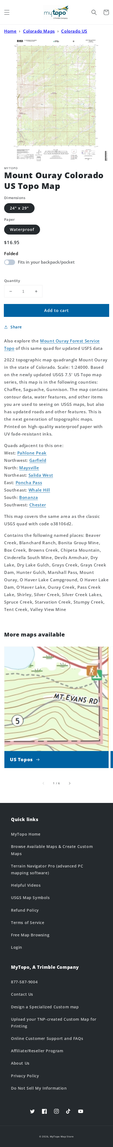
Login (16, 947)
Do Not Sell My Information (39, 1088)
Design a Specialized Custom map (45, 1006)
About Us (20, 1063)
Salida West (41, 475)
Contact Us (22, 994)
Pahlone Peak (32, 453)
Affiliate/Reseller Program (37, 1050)
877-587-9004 (24, 981)
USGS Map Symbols (30, 897)
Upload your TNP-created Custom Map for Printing (54, 1023)
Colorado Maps (39, 31)
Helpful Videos (26, 885)
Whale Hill (39, 490)
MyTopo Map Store (62, 1136)
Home (10, 31)
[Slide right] (69, 783)
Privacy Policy (25, 1075)
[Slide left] (44, 783)
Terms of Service (27, 922)
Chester (37, 504)
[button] (7, 12)
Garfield (37, 460)
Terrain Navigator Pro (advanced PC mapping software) (47, 869)
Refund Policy (25, 910)
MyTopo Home (26, 834)
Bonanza (28, 497)
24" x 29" (19, 208)
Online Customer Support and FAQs (47, 1038)
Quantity (12, 280)
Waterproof (22, 229)
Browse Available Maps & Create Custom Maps (52, 850)
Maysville (29, 467)
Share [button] (16, 327)
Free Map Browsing (30, 934)
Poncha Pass (29, 482)
